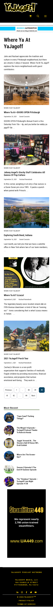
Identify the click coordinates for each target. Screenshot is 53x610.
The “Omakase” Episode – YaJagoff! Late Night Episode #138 (27, 481)
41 (7, 395)
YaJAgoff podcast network (26, 572)
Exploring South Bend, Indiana (18, 235)
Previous (8, 390)
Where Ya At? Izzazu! (14, 295)
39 (35, 390)
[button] (38, 16)
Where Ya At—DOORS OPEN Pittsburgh (22, 112)
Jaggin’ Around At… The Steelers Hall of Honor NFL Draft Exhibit (28, 443)
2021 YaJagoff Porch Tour (16, 358)
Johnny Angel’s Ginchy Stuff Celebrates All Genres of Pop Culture (24, 173)
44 (26, 395)
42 (14, 395)
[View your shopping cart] (30, 16)
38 (29, 390)
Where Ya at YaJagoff (12, 108)
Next (33, 395)
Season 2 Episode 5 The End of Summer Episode (27, 468)
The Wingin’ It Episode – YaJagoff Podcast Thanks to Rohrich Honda (27, 430)
